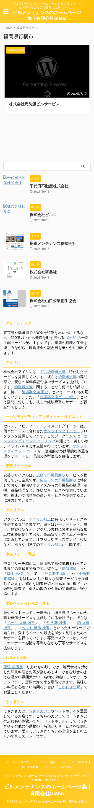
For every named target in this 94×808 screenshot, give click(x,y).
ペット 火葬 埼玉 (21, 622)
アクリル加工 (40, 519)
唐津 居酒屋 (13, 667)
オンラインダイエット (62, 431)
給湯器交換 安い (35, 391)
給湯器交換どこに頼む (58, 397)
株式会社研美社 (43, 272)
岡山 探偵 (15, 573)
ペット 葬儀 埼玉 (36, 627)
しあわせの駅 (69, 687)
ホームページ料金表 (75, 762)
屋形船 (70, 337)
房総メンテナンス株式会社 (53, 243)
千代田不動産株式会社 (49, 186)
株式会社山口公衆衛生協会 (53, 300)
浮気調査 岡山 (56, 573)
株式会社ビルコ (43, 214)
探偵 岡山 (70, 568)
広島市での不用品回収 (58, 480)
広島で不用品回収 (50, 475)
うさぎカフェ (40, 711)
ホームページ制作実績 (58, 767)
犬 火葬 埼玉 (56, 622)
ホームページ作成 (18, 762)
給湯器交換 (67, 376)
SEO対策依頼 (30, 767)
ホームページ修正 (46, 762)
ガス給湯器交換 (52, 371)
